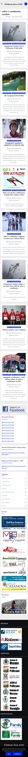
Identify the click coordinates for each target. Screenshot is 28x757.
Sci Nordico (4, 495)
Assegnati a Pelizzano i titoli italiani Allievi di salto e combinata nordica (14, 379)
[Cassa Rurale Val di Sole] (11, 631)
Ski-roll (3, 505)
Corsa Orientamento (7, 478)
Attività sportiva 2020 (8, 435)
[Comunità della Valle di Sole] (11, 676)
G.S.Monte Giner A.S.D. (14, 4)
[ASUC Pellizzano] (11, 684)
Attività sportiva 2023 (8, 427)
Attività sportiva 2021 (8, 433)
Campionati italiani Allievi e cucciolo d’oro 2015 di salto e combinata (14, 286)
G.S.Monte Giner (7, 43)
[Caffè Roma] (14, 564)
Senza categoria (6, 502)
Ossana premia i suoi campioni (14, 330)
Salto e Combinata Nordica (18, 43)
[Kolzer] (11, 639)
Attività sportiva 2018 (8, 441)
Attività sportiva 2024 (8, 425)
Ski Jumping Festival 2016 (14, 96)
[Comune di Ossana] (11, 661)
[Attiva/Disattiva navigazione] (2, 4)
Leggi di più (17, 753)
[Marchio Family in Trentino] (11, 723)
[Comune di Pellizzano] (11, 669)
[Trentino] (11, 646)
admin (10, 51)
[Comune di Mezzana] (11, 691)
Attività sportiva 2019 (8, 438)
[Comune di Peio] (11, 699)
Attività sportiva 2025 (8, 422)
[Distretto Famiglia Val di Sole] (11, 734)
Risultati (4, 488)
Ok (8, 753)
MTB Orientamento (6, 485)
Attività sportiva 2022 (8, 430)
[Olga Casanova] (14, 585)
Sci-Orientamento (6, 499)
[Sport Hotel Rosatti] (14, 571)
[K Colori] (14, 578)
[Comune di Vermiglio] (11, 707)
